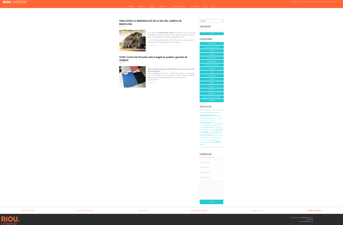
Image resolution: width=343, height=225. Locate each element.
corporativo (206, 120)
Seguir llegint (151, 45)
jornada (216, 127)
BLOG (213, 6)
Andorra (212, 112)
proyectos (211, 135)
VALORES (211, 100)
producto (211, 132)
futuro (201, 127)
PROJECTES (141, 6)
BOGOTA (201, 118)
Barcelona (218, 115)
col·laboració (219, 118)
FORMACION (219, 125)
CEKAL (214, 118)
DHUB (211, 120)
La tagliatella (212, 130)
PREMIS (211, 83)
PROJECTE (217, 132)
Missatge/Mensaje (205, 177)
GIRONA (205, 127)
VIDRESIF (217, 142)
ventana (217, 139)
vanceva (213, 139)
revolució (202, 137)
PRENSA (211, 86)
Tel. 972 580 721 (318, 1)
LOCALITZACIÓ (194, 6)
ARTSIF (212, 51)
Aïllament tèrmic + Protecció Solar (166, 11)
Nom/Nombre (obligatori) (207, 157)
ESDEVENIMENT (206, 123)
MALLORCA (219, 130)
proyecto (203, 135)
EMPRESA (131, 6)
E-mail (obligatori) (205, 162)
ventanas (202, 142)
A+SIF (205, 6)
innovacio (211, 127)
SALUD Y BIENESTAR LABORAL (212, 97)
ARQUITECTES (212, 43)
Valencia (208, 139)
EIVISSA (214, 120)
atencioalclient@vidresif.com (330, 1)
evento (208, 125)
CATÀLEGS (212, 54)
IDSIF (211, 72)
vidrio (202, 144)
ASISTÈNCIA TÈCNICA (178, 6)
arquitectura (207, 115)
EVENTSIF (211, 68)
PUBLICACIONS (219, 135)
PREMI (205, 132)
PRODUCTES (163, 6)
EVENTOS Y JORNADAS (211, 65)
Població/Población (205, 172)
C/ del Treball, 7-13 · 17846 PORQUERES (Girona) (302, 1)
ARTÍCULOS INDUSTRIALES (212, 47)
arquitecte (217, 112)
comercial (202, 120)
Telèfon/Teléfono (205, 167)
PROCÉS (152, 6)
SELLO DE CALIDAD (208, 137)
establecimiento (215, 123)
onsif (201, 132)
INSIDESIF (212, 79)
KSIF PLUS (206, 130)
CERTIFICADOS (211, 58)
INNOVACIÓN (212, 76)
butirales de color (208, 118)
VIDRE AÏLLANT (209, 142)
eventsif (213, 125)
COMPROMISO (211, 61)
